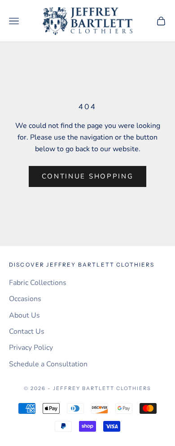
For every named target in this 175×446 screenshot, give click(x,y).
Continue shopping (88, 176)
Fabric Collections (37, 283)
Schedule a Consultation (48, 364)
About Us (24, 315)
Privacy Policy (31, 348)
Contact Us (26, 331)
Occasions (25, 299)
